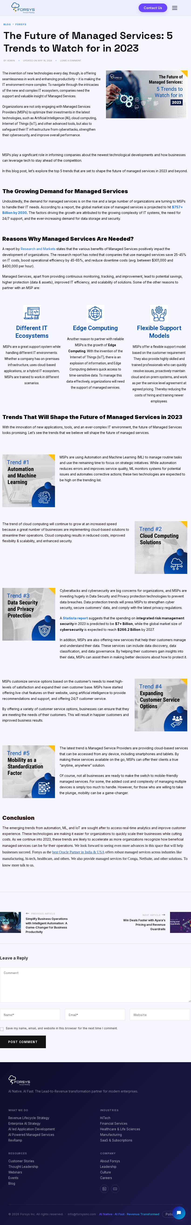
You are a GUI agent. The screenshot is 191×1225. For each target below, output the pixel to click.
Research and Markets (38, 249)
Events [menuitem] (13, 1178)
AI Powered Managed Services (31, 1135)
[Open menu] (175, 8)
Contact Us (153, 8)
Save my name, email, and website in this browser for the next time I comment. (62, 1028)
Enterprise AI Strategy (24, 1123)
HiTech (105, 1118)
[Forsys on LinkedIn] (104, 1189)
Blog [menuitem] (11, 1183)
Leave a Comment (70, 60)
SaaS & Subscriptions (116, 1140)
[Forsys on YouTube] (115, 1189)
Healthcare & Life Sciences (120, 1129)
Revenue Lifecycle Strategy (28, 1118)
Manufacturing (111, 1135)
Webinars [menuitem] (15, 1172)
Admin (11, 60)
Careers (106, 1178)
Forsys (21, 24)
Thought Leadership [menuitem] (23, 1166)
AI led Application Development (31, 1129)
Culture (105, 1172)
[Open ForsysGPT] (178, 1212)
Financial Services (113, 1123)
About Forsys (110, 1161)
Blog (7, 24)
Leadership (108, 1167)
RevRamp (15, 1140)
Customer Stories (21, 1161)
